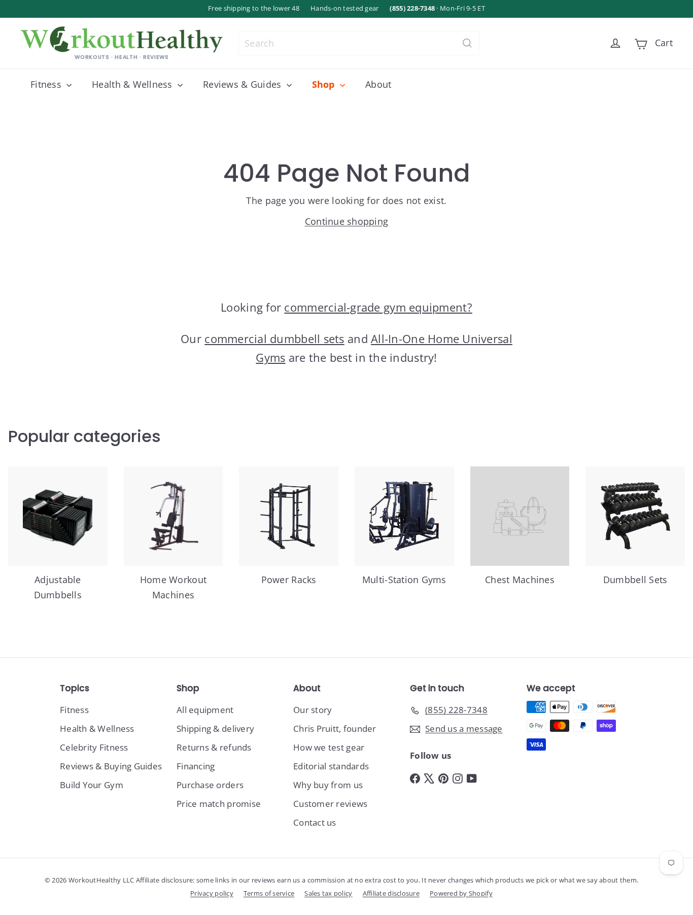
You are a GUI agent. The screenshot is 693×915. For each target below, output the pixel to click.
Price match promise (219, 803)
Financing (196, 766)
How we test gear (328, 747)
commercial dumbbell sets (274, 338)
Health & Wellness (133, 84)
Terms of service (269, 893)
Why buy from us (328, 785)
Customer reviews (330, 803)
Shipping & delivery (215, 728)
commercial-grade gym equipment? (378, 307)
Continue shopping (347, 221)
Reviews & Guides (243, 84)
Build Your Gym (91, 785)
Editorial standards (331, 766)
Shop (324, 84)
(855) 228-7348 (412, 8)
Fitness (47, 84)
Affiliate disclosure (391, 893)
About (378, 84)
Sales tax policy (328, 893)
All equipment (205, 710)
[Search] (467, 43)
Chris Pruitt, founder (334, 728)
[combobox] (358, 43)
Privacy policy (211, 893)
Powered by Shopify (461, 893)
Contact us (314, 822)
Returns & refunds (214, 747)
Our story (312, 710)
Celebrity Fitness (94, 747)
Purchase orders (210, 785)
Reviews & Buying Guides (111, 766)
